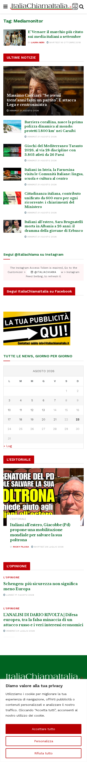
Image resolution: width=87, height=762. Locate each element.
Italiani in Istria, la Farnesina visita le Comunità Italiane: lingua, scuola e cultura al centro (54, 174)
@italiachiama (44, 272)
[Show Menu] (5, 6)
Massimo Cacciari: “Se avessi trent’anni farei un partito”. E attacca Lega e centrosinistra (41, 100)
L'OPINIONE (11, 577)
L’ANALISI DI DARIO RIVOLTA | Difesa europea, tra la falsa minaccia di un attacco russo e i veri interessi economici (43, 619)
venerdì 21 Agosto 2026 (24, 110)
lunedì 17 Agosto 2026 (19, 595)
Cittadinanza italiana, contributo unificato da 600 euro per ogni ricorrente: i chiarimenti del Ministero (53, 200)
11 (21, 410)
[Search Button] (81, 6)
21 (55, 419)
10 (9, 410)
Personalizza (43, 741)
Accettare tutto (43, 729)
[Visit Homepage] (43, 6)
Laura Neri (37, 42)
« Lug (8, 446)
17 (9, 419)
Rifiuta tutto (43, 753)
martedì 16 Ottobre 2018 (65, 42)
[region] (43, 720)
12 (32, 410)
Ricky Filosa (21, 546)
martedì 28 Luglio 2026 (48, 546)
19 (32, 419)
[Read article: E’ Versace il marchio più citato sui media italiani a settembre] (14, 37)
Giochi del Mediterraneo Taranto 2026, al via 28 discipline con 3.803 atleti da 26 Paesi (54, 150)
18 (20, 419)
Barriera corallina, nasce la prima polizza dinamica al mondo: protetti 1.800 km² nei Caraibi (54, 126)
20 (43, 419)
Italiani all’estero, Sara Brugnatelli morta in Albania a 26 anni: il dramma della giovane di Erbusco (54, 226)
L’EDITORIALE (18, 519)
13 (43, 410)
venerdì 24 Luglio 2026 (20, 631)
